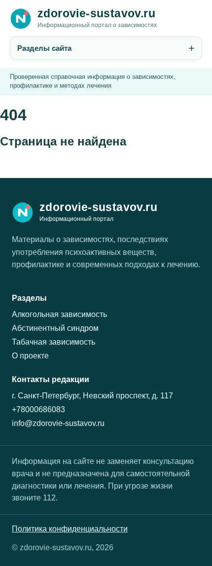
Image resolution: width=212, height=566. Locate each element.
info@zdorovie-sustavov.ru (58, 423)
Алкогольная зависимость (59, 314)
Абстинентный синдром (55, 328)
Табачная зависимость (53, 342)
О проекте (30, 356)
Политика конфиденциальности (70, 529)
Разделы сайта (44, 48)
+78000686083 (38, 409)
